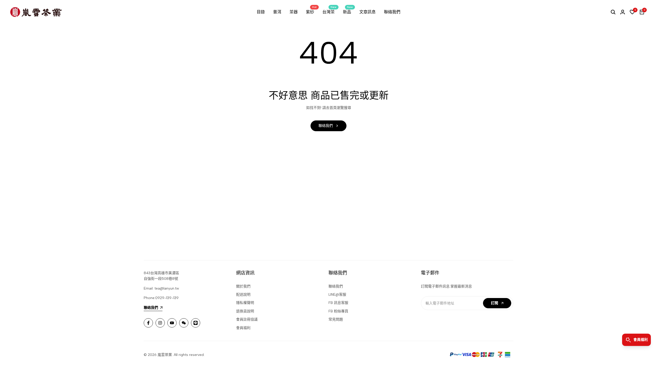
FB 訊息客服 (338, 303)
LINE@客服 (337, 294)
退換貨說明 (245, 311)
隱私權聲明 (245, 303)
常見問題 (335, 319)
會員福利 (243, 328)
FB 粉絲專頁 (338, 311)
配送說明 (243, 294)
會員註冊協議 (247, 319)
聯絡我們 (335, 286)
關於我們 (243, 286)
